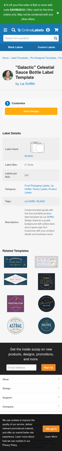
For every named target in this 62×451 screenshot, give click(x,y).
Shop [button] (6, 379)
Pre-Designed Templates (43, 57)
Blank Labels (15, 47)
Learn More (51, 436)
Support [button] (7, 397)
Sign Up (48, 367)
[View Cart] (56, 30)
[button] (5, 30)
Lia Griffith (27, 83)
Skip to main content (12, 16)
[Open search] (56, 38)
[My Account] (48, 30)
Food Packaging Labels (37, 185)
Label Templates (19, 57)
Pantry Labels (40, 189)
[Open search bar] (13, 30)
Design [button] (7, 388)
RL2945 (41, 201)
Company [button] (8, 406)
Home (5, 57)
